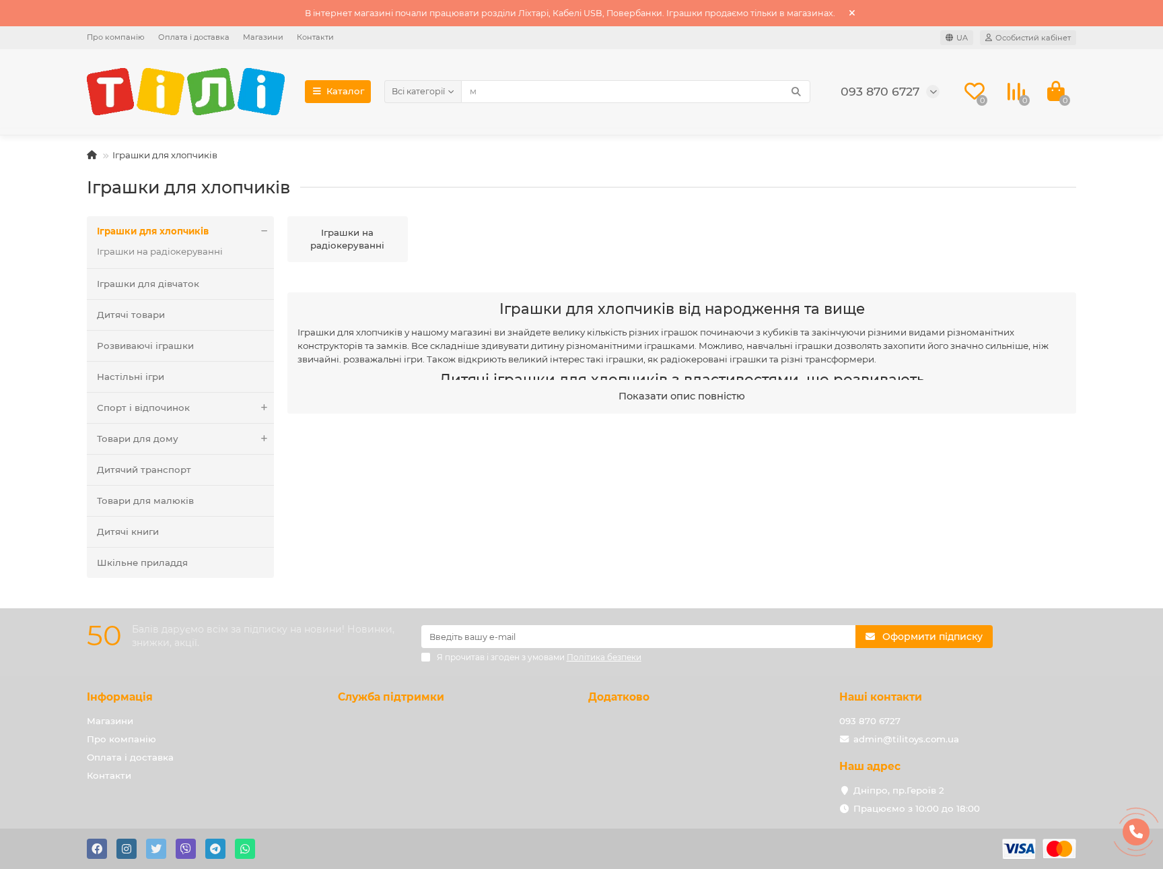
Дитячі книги (128, 531)
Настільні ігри (130, 376)
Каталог (345, 91)
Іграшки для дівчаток (148, 283)
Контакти (315, 37)
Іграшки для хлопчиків (153, 231)
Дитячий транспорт (144, 469)
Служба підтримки (391, 696)
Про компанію (116, 37)
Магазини (263, 37)
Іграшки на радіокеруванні (160, 251)
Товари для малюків (145, 500)
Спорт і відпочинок (143, 407)
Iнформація (120, 696)
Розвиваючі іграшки (145, 345)
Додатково (618, 696)
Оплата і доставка (194, 37)
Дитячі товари (131, 314)
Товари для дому (137, 438)
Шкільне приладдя (142, 562)
